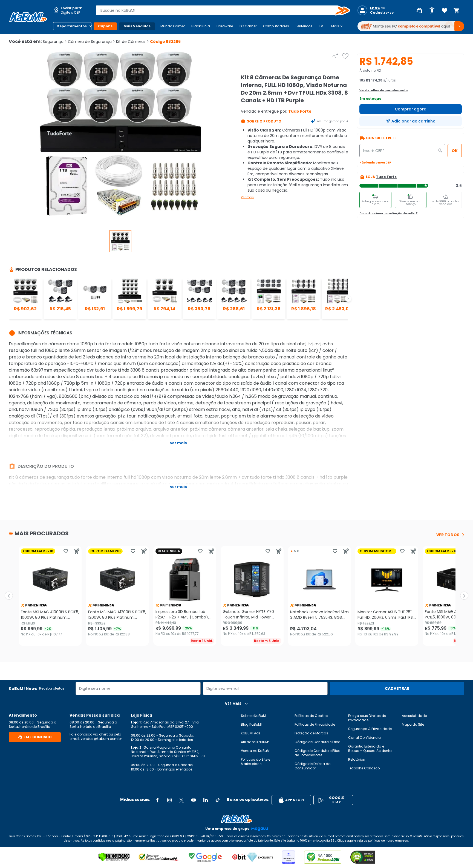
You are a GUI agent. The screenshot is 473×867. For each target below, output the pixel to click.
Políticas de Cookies (311, 715)
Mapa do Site (413, 724)
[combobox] (219, 10)
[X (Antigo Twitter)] (181, 800)
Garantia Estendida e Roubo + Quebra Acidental (370, 748)
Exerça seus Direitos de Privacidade (367, 717)
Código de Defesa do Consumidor (312, 765)
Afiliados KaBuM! (255, 742)
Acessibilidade (414, 715)
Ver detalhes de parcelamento (383, 90)
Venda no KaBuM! (255, 750)
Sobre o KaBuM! (254, 715)
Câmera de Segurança (91, 41)
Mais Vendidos (137, 26)
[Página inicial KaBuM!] (28, 17)
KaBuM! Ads (251, 733)
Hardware (225, 26)
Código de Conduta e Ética (318, 742)
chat (103, 734)
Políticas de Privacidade (315, 724)
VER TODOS (447, 535)
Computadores (276, 26)
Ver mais (247, 197)
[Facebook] (157, 800)
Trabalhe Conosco (364, 768)
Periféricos (304, 26)
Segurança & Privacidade (370, 728)
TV (321, 26)
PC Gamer (248, 26)
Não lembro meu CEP (375, 162)
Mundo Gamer (172, 26)
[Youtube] (193, 800)
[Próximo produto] (464, 595)
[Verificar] (114, 857)
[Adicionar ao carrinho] (77, 551)
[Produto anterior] (8, 595)
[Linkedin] (205, 800)
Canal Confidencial (365, 737)
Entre (375, 8)
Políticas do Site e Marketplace (255, 761)
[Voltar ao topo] (236, 819)
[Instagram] (169, 800)
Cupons (105, 26)
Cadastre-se (382, 12)
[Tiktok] (218, 800)
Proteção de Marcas (311, 733)
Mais (337, 26)
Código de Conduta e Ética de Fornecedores (318, 752)
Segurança (55, 41)
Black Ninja (200, 26)
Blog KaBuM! (251, 724)
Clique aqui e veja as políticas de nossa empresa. (373, 841)
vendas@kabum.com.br (101, 738)
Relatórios (356, 759)
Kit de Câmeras (132, 41)
